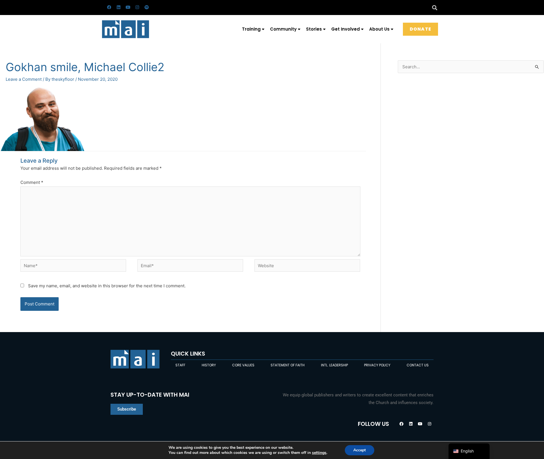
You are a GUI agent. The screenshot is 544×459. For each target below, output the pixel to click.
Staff (180, 365)
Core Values (243, 365)
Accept (359, 450)
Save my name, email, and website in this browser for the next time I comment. (107, 285)
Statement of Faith (288, 365)
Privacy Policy (377, 365)
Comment (31, 182)
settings (319, 452)
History (209, 365)
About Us (379, 29)
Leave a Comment (24, 79)
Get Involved (345, 29)
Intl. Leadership (334, 365)
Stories (314, 29)
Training (251, 29)
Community (283, 29)
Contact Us (418, 365)
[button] (434, 7)
